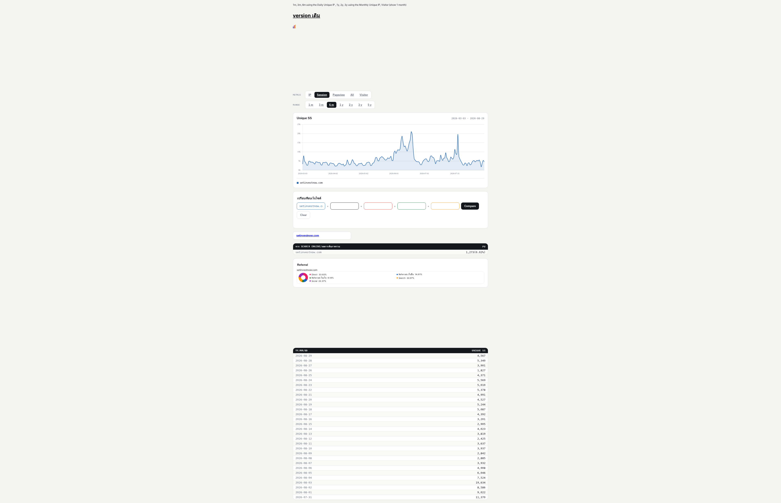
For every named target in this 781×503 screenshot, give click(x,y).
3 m (321, 104)
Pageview (339, 94)
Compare (470, 206)
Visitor (364, 94)
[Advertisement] (390, 58)
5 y (369, 104)
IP (310, 94)
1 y (341, 104)
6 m (331, 104)
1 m (311, 104)
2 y (351, 104)
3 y (360, 104)
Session (322, 94)
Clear (303, 215)
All (352, 94)
